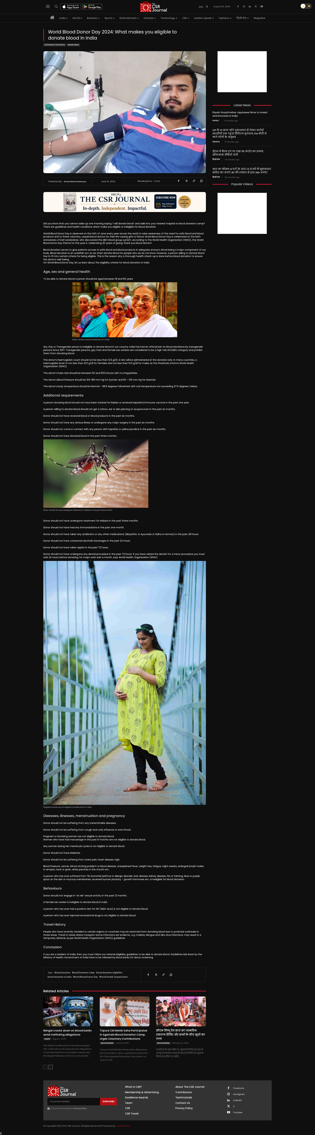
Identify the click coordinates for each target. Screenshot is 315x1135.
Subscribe (108, 1101)
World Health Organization (113, 976)
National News (107, 1043)
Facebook (238, 1088)
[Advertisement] (242, 71)
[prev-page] (45, 1067)
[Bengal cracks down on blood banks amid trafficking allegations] (68, 1011)
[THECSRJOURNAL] (154, 7)
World (215, 120)
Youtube (237, 1112)
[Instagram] (244, 6)
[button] (56, 6)
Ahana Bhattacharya (75, 181)
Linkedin (237, 1100)
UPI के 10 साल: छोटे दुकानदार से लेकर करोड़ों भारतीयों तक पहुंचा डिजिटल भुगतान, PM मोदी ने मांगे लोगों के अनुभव (239, 133)
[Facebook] (238, 6)
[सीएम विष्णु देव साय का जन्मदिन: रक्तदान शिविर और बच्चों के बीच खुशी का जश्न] (181, 1011)
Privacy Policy (80, 1108)
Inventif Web (123, 1125)
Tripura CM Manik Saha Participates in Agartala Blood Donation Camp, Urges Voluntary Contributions (123, 1035)
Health (47, 1039)
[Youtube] (261, 6)
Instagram (239, 1094)
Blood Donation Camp (83, 972)
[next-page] (51, 1067)
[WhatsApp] (201, 181)
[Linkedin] (250, 6)
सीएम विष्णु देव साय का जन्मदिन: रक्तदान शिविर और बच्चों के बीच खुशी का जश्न (180, 1035)
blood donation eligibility (109, 972)
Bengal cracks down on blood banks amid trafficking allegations (67, 1033)
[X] (255, 6)
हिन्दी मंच (216, 159)
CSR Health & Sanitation (54, 44)
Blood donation (62, 972)
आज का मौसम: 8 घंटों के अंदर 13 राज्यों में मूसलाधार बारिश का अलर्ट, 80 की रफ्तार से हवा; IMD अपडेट (241, 170)
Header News (73, 44)
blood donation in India (59, 976)
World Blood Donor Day (85, 976)
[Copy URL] (193, 181)
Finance (216, 142)
